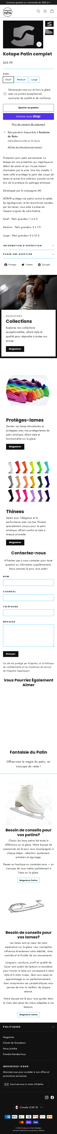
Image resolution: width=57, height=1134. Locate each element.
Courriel (9, 591)
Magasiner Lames (28, 1014)
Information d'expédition (22, 245)
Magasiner (15, 348)
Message (9, 622)
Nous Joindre (10, 1048)
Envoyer (11, 653)
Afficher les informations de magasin (25, 147)
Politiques (12, 1026)
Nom (6, 576)
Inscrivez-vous (16, 1066)
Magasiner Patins (28, 880)
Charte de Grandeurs (14, 1042)
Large (34, 79)
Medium (21, 79)
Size (6, 74)
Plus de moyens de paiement (28, 124)
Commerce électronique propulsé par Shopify (28, 1130)
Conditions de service (40, 667)
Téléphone (10, 607)
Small (8, 79)
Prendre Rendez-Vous (14, 1054)
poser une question (17, 254)
